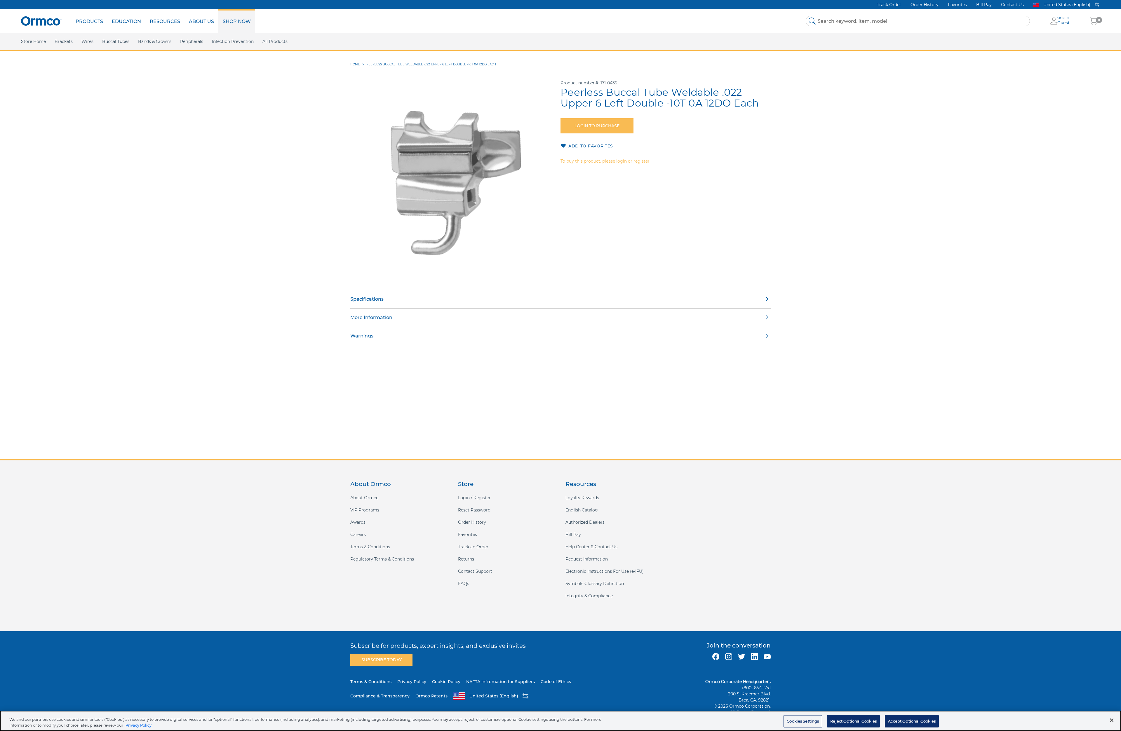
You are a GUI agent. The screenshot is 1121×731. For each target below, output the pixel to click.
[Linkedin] (754, 656)
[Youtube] (767, 656)
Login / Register (474, 497)
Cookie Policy (446, 681)
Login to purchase (597, 125)
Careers (358, 534)
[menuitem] (89, 21)
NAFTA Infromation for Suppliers (500, 681)
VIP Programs (364, 510)
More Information (371, 317)
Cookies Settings (803, 721)
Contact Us (1012, 4)
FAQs (463, 583)
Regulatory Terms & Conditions (382, 559)
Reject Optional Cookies (853, 721)
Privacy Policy (411, 681)
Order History (925, 4)
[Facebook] (715, 656)
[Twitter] (741, 656)
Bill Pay (984, 4)
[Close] (1111, 720)
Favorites (957, 4)
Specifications (367, 299)
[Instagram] (728, 656)
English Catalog (581, 510)
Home (355, 64)
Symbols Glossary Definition (594, 583)
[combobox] (918, 21)
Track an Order (473, 546)
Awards (357, 522)
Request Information (586, 559)
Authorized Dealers (585, 522)
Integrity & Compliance (589, 595)
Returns (466, 559)
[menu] (163, 21)
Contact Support (475, 571)
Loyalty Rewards (582, 497)
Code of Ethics (556, 681)
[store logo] (41, 20)
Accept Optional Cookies (912, 721)
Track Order (889, 4)
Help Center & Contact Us (591, 546)
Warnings (361, 336)
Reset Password (474, 510)
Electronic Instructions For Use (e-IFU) (604, 571)
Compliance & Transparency (380, 696)
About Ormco (364, 497)
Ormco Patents (431, 696)
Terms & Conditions (370, 546)
